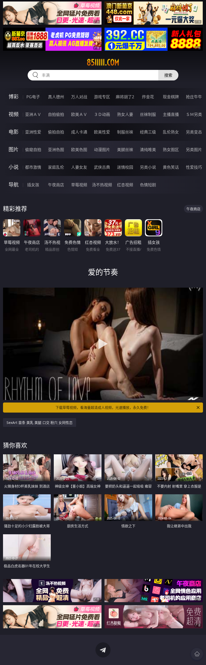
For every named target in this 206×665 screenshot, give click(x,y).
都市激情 (33, 167)
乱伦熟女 (171, 132)
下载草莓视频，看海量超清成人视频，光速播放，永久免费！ (103, 407)
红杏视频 (125, 185)
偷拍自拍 (56, 132)
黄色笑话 (171, 167)
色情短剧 (148, 185)
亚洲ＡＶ (33, 114)
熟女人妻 (125, 114)
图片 (14, 149)
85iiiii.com (103, 62)
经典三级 (148, 132)
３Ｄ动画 (102, 114)
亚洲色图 (56, 149)
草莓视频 (79, 185)
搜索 (168, 75)
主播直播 (171, 114)
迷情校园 (125, 167)
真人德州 (56, 97)
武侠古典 (102, 167)
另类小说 (148, 167)
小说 (14, 167)
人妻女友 (79, 167)
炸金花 (148, 97)
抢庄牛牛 (194, 97)
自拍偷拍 (56, 114)
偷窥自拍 (33, 149)
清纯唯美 (148, 149)
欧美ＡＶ (79, 114)
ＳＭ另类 (194, 114)
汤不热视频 (102, 185)
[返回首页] (197, 654)
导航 (14, 184)
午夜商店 (56, 185)
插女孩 (33, 185)
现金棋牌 (171, 97)
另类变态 (194, 132)
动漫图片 (102, 149)
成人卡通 (79, 132)
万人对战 (79, 97)
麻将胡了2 (125, 97)
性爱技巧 (194, 167)
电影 (14, 131)
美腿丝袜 (125, 149)
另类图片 (194, 149)
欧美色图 (79, 149)
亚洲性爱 (33, 132)
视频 (14, 114)
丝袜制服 (148, 114)
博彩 (14, 96)
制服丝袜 (125, 132)
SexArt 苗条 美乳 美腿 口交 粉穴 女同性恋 (40, 422)
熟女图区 (171, 149)
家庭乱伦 (56, 167)
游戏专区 (102, 97)
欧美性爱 (102, 132)
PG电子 (33, 97)
